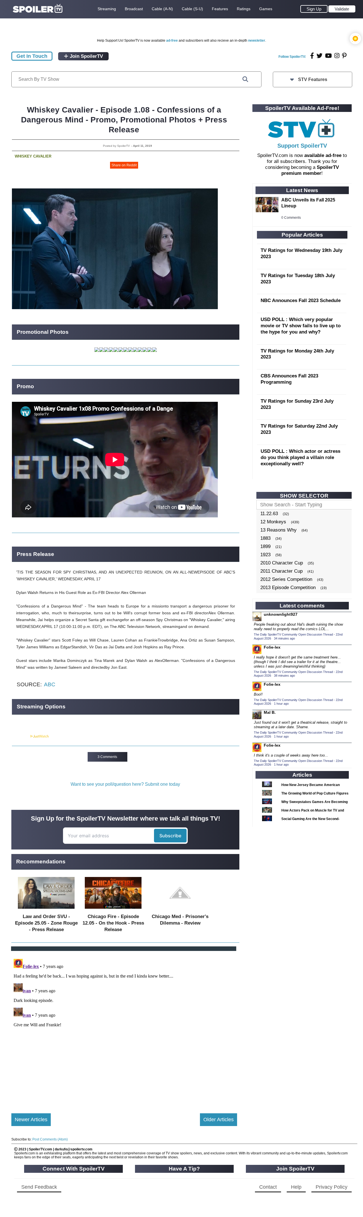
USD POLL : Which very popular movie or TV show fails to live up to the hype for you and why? (301, 326)
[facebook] (312, 55)
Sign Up (314, 9)
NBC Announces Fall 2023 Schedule (301, 300)
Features (220, 9)
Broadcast (134, 9)
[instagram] (337, 55)
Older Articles (218, 1119)
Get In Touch (31, 56)
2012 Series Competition (286, 579)
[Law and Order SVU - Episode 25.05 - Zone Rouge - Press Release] (46, 910)
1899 (265, 546)
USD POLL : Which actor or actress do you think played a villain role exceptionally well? (300, 457)
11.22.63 (269, 513)
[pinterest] (344, 55)
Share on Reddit (124, 165)
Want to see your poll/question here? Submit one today (125, 784)
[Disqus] (124, 1027)
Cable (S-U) (192, 9)
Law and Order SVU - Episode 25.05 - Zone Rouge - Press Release (46, 923)
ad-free (172, 41)
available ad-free (322, 155)
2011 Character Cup (281, 571)
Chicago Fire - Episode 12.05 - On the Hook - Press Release (113, 923)
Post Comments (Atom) (50, 1139)
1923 (265, 554)
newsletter (256, 41)
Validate (342, 9)
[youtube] (328, 55)
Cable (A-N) (162, 9)
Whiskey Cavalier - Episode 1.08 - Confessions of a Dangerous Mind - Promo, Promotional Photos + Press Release (124, 119)
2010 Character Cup (281, 563)
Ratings (243, 9)
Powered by (20, 736)
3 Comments (107, 757)
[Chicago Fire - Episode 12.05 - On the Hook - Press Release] (113, 910)
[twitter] (319, 55)
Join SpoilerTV (85, 56)
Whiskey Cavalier (33, 156)
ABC (49, 684)
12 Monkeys (273, 521)
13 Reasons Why (278, 530)
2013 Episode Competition (288, 587)
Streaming (107, 9)
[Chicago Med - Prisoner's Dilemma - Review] (180, 910)
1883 (265, 538)
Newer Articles (31, 1119)
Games (265, 9)
